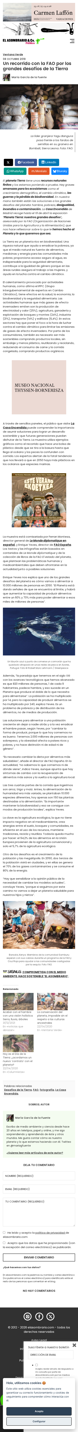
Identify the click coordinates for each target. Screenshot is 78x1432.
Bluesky (62, 171)
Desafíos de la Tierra (18, 1090)
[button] (23, 41)
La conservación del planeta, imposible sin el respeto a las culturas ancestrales (52, 1017)
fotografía (47, 1090)
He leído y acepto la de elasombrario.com (36, 1235)
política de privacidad (50, 1233)
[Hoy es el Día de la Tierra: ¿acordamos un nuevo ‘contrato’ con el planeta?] (18, 1043)
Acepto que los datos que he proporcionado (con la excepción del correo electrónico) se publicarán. (39, 1245)
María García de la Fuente (29, 77)
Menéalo (41, 171)
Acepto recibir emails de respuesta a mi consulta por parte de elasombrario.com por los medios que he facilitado (54, 1373)
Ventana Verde (13, 54)
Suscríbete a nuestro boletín (48, 1347)
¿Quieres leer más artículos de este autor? (35, 1153)
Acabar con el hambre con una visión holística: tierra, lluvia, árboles (18, 1015)
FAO (35, 1090)
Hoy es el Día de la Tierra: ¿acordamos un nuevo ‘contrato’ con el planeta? (17, 1059)
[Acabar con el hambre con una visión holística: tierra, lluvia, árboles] (18, 1001)
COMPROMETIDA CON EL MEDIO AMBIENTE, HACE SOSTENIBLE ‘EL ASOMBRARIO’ (35, 974)
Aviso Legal (39, 1340)
